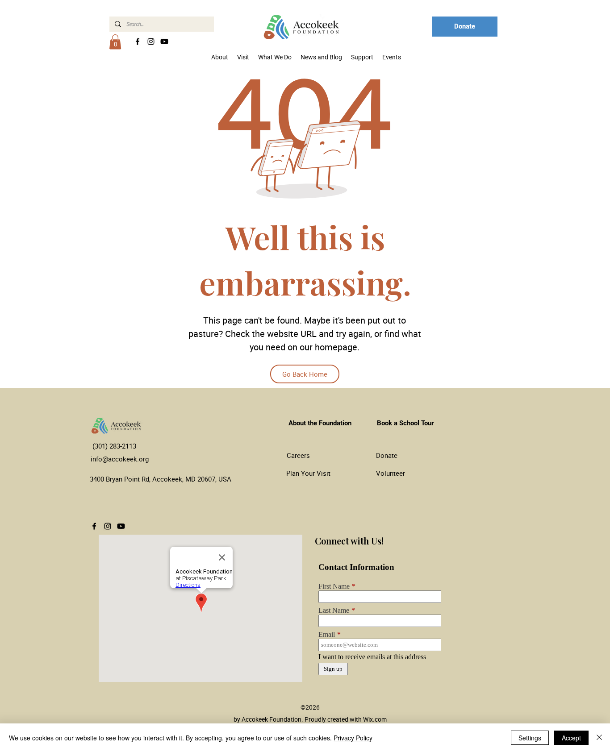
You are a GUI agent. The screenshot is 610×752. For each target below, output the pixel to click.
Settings (529, 737)
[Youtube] (164, 41)
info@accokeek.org (120, 458)
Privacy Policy (353, 737)
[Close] (599, 738)
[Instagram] (150, 41)
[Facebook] (137, 41)
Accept (571, 737)
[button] (115, 41)
